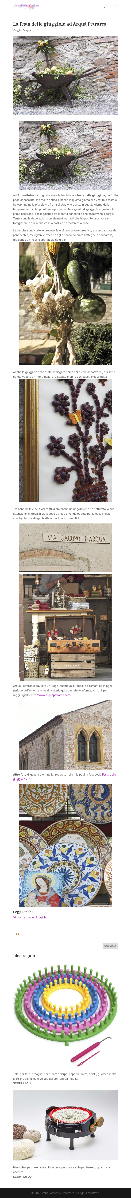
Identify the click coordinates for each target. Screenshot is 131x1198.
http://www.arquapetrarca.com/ (51, 695)
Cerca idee (110, 945)
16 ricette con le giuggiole (29, 917)
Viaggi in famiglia (22, 30)
